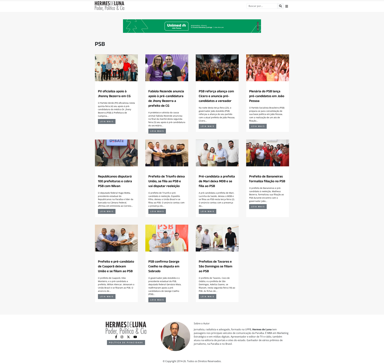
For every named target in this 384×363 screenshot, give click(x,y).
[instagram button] (122, 336)
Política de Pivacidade (126, 342)
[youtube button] (135, 336)
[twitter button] (128, 336)
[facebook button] (116, 336)
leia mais (107, 121)
